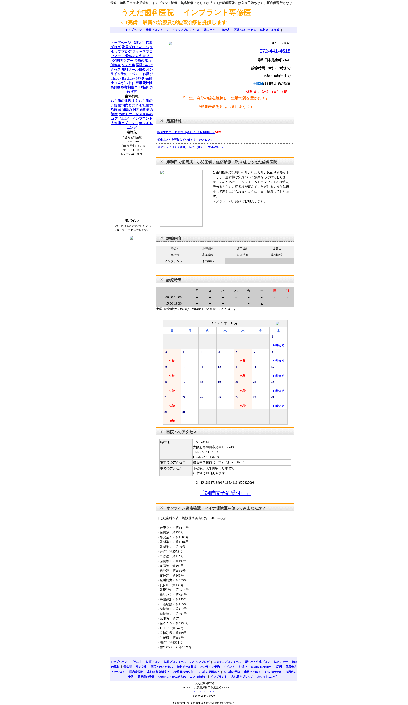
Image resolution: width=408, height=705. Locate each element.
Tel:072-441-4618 (204, 691)
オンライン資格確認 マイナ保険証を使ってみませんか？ (216, 508)
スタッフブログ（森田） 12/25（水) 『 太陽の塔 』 (190, 147)
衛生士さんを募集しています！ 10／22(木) (184, 139)
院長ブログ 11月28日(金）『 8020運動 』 (186, 132)
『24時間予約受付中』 (225, 493)
